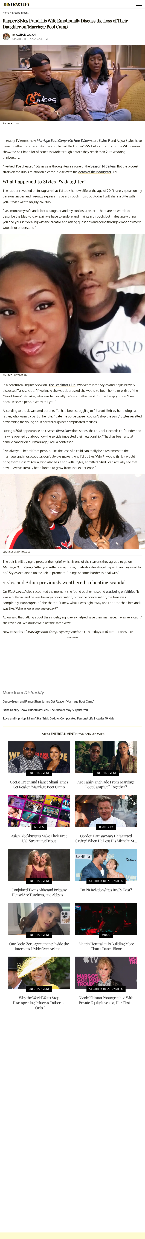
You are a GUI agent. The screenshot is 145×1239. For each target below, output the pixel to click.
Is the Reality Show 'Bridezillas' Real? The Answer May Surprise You (45, 710)
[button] (139, 4)
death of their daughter (94, 172)
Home (6, 12)
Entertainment (20, 12)
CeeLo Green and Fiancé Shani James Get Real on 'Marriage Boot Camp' (48, 701)
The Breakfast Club (62, 385)
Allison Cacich (26, 34)
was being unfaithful (120, 591)
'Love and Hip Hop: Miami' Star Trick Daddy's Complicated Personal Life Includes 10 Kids (58, 718)
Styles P (104, 140)
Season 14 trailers (103, 166)
